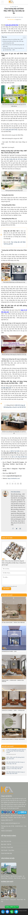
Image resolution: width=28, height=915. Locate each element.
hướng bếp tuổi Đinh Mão (11, 25)
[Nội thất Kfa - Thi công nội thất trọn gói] (11, 2)
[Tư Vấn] (16, 912)
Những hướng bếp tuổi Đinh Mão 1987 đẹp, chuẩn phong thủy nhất (13, 42)
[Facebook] (7, 912)
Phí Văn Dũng (20, 17)
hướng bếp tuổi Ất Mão (11, 129)
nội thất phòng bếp (6, 387)
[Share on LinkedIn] (20, 484)
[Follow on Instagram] (8, 812)
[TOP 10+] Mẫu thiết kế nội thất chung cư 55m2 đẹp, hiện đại (14, 768)
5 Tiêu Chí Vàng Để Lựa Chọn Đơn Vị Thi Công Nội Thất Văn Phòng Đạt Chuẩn (16, 751)
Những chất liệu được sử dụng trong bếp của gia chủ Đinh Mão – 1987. (13, 49)
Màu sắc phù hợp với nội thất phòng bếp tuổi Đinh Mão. (13, 45)
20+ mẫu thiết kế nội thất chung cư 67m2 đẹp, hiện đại (15, 763)
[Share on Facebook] (10, 484)
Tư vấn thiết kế (14, 6)
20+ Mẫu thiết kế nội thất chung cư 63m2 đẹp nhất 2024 (15, 772)
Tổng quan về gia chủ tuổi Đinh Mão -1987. (13, 39)
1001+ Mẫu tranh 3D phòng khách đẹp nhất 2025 (15, 758)
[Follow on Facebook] (5, 812)
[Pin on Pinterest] (18, 484)
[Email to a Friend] (15, 484)
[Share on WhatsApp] (7, 484)
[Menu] (2, 2)
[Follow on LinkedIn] (16, 812)
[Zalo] (2, 812)
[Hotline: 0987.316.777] (12, 912)
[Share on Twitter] (12, 484)
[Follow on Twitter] (10, 812)
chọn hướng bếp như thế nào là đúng (16, 159)
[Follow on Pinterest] (13, 812)
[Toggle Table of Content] (23, 37)
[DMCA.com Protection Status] (22, 812)
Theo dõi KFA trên (11, 19)
